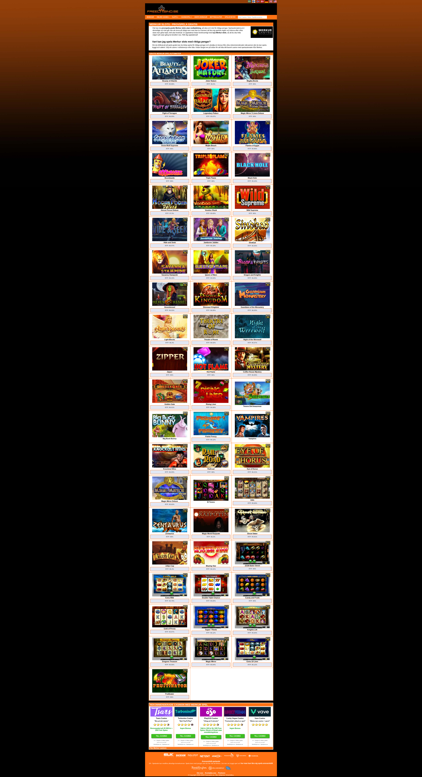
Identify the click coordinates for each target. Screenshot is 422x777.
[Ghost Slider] (252, 532)
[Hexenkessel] (169, 305)
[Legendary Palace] (211, 111)
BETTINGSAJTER (216, 17)
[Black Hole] (252, 176)
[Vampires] (252, 437)
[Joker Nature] (211, 79)
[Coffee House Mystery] (252, 370)
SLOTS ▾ (175, 17)
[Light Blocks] (169, 338)
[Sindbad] (252, 241)
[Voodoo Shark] (211, 208)
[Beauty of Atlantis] (169, 79)
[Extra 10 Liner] (252, 659)
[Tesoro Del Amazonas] (252, 404)
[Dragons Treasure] (169, 659)
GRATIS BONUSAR (200, 17)
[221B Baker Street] (252, 564)
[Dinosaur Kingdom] (211, 305)
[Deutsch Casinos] (266, 2)
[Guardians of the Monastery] (252, 305)
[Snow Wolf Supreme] (169, 144)
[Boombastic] (169, 176)
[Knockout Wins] (169, 467)
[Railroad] (211, 467)
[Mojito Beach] (211, 144)
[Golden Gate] (169, 402)
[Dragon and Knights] (252, 273)
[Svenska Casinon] (249, 2)
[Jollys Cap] (169, 564)
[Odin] (252, 498)
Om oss (200, 773)
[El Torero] (211, 500)
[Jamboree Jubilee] (211, 240)
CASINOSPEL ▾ (186, 17)
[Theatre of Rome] (211, 338)
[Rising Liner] (211, 402)
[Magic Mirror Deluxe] (169, 499)
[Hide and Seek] (169, 240)
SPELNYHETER (230, 17)
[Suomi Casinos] (253, 2)
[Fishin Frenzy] (211, 434)
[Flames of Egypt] (252, 144)
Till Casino (161, 736)
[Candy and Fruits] (252, 596)
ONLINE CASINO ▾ (163, 17)
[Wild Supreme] (252, 208)
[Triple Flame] (211, 176)
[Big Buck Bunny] (169, 437)
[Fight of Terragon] (169, 111)
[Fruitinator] (169, 692)
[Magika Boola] (252, 79)
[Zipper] (169, 370)
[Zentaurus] (169, 532)
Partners (221, 773)
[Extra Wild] (169, 596)
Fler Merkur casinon (158, 748)
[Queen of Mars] (211, 273)
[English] (270, 2)
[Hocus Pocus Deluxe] (169, 208)
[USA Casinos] (275, 2)
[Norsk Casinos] (257, 2)
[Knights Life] (252, 628)
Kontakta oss (210, 773)
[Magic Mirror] (211, 659)
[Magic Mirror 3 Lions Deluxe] (252, 111)
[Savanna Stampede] (169, 273)
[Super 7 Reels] (211, 628)
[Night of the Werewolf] (252, 338)
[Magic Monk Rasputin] (211, 532)
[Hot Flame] (211, 370)
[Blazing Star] (211, 564)
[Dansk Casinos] (262, 2)
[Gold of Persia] (169, 627)
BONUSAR (150, 17)
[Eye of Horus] (252, 467)
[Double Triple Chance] (211, 596)
